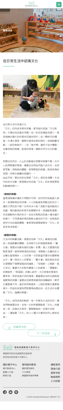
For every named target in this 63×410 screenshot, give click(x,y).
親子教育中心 (9, 368)
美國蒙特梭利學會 (30, 375)
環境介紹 (55, 368)
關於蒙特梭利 (28, 368)
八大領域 (26, 371)
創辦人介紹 (8, 371)
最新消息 (55, 372)
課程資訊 (55, 364)
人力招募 (55, 381)
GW (58, 397)
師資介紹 (7, 375)
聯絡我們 (55, 377)
